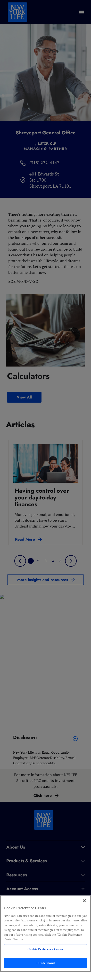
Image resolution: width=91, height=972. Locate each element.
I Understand (45, 963)
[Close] (84, 900)
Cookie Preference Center (45, 949)
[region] (45, 933)
